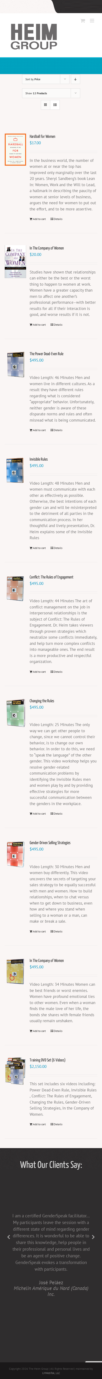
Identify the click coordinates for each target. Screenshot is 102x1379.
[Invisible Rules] (15, 470)
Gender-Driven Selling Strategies (50, 843)
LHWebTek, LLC (51, 1373)
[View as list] (55, 105)
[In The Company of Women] (15, 261)
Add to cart (39, 219)
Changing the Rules (42, 701)
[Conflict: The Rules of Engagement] (15, 588)
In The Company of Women (47, 248)
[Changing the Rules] (15, 713)
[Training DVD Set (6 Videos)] (15, 1071)
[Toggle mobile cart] (82, 20)
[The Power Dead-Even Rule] (15, 364)
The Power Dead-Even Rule (46, 354)
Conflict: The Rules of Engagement (51, 577)
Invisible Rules (39, 460)
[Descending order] (75, 79)
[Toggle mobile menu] (92, 20)
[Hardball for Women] (15, 150)
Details (58, 219)
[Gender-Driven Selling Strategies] (15, 854)
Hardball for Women (42, 137)
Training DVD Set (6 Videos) (47, 1060)
